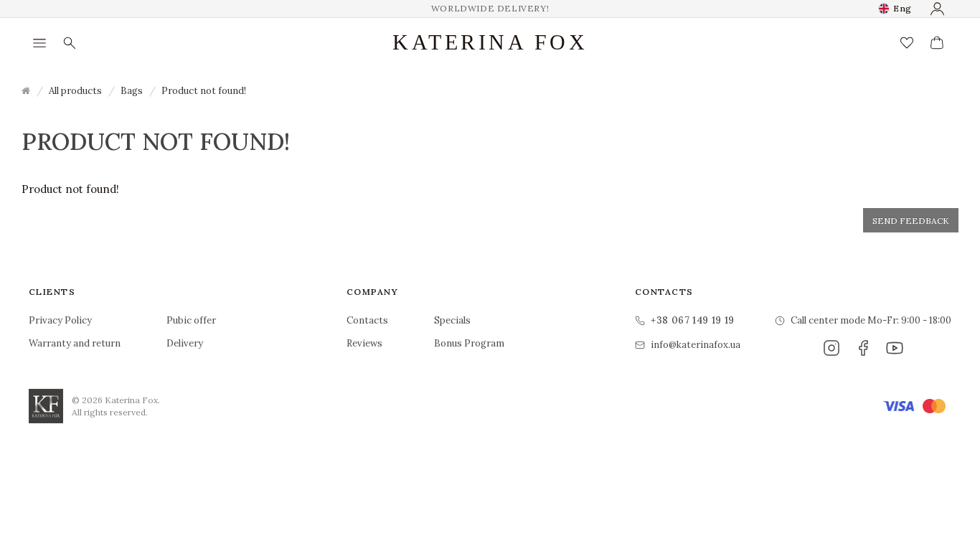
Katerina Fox (490, 42)
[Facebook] (863, 348)
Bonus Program (469, 343)
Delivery (184, 343)
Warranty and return (75, 343)
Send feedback (910, 220)
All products (75, 91)
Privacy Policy (60, 320)
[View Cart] (937, 43)
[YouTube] (894, 348)
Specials (452, 320)
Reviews (364, 343)
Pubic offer (191, 320)
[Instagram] (831, 348)
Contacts (367, 320)
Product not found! (203, 91)
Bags (132, 91)
